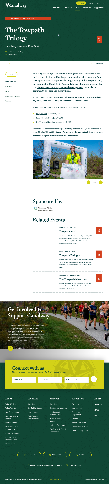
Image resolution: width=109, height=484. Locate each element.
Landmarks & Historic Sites (55, 413)
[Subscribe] (94, 379)
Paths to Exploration (58, 425)
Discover (87, 7)
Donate (81, 3)
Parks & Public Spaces (56, 419)
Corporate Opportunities (77, 413)
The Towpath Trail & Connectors (58, 430)
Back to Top (54, 479)
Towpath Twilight (43, 118)
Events (77, 7)
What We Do (10, 408)
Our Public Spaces (35, 408)
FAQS (98, 3)
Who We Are (10, 404)
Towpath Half (41, 113)
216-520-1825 (12, 54)
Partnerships (33, 412)
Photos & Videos (12, 433)
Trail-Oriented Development (33, 417)
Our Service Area (12, 412)
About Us (56, 7)
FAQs (96, 415)
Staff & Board (11, 422)
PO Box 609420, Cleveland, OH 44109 (46, 465)
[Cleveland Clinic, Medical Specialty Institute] (44, 209)
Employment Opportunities (11, 438)
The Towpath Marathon (45, 122)
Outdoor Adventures (58, 408)
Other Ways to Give (80, 426)
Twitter (82, 454)
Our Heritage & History (11, 417)
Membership (77, 408)
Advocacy (67, 7)
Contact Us (10, 443)
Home (7, 63)
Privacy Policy (37, 479)
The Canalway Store (80, 430)
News (91, 3)
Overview (31, 404)
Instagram (56, 454)
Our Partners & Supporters (11, 427)
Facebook (31, 454)
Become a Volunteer (80, 422)
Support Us (99, 7)
